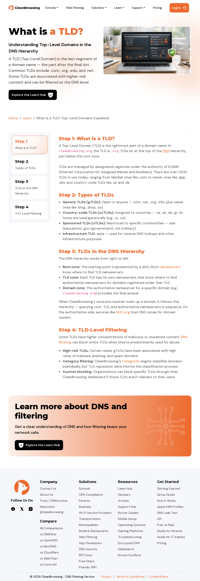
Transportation (90, 519)
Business (85, 507)
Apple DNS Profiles (170, 507)
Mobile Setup (127, 519)
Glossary (124, 495)
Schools (50, 8)
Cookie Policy (158, 577)
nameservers (170, 267)
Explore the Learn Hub (29, 95)
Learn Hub (125, 489)
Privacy (106, 577)
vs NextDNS (48, 546)
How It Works (166, 501)
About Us (46, 495)
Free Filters (87, 561)
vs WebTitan (49, 558)
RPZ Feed (85, 555)
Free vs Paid (165, 525)
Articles (123, 501)
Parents (84, 501)
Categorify (131, 361)
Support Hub (127, 507)
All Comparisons (51, 528)
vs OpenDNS (49, 540)
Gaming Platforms (130, 531)
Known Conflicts (129, 555)
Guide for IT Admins (171, 537)
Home (13, 118)
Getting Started (168, 489)
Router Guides (128, 513)
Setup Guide (166, 495)
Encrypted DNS (129, 543)
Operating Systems (132, 525)
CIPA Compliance (91, 495)
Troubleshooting (130, 537)
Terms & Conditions (130, 577)
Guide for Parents (169, 531)
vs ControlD (48, 564)
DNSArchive (59, 501)
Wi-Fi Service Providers (95, 513)
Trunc (44, 501)
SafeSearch (126, 549)
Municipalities (88, 525)
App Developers (90, 543)
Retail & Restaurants (93, 531)
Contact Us (48, 489)
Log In (176, 8)
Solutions (98, 8)
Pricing (157, 8)
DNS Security (88, 549)
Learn (118, 8)
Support (137, 8)
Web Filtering (75, 8)
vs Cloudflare (49, 552)
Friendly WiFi (87, 567)
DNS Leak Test (167, 513)
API (159, 519)
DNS (166, 151)
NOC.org (123, 312)
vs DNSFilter (48, 534)
